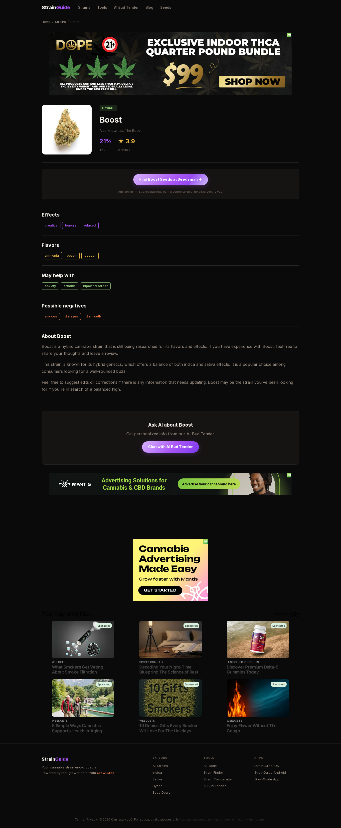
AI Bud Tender (126, 7)
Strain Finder (213, 772)
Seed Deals (161, 792)
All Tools (210, 766)
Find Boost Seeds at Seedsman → (170, 179)
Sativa (157, 779)
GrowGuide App (266, 779)
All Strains (160, 766)
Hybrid (158, 786)
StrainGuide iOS (266, 766)
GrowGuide (106, 773)
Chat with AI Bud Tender (170, 447)
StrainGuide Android (270, 772)
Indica (157, 772)
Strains (84, 7)
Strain (56, 7)
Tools (102, 7)
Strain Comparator (217, 779)
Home (46, 22)
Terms (79, 819)
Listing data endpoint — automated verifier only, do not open (223, 819)
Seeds (165, 7)
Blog (149, 7)
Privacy (91, 819)
